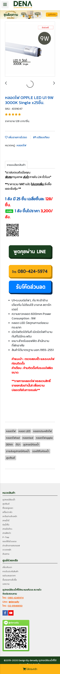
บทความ (6, 584)
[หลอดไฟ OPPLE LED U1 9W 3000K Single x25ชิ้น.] (30, 49)
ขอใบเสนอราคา (9, 575)
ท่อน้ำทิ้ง (5, 524)
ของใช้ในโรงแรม (9, 541)
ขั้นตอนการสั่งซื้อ (9, 579)
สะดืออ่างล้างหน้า (9, 516)
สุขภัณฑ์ (6, 503)
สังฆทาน (5, 553)
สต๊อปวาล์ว (7, 512)
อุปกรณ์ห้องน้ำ (8, 499)
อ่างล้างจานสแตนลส (11, 545)
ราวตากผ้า (6, 549)
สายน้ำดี (5, 520)
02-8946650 (15, 606)
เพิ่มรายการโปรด (17, 137)
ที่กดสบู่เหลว (7, 508)
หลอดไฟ (21, 145)
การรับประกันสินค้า (10, 571)
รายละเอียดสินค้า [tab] (16, 165)
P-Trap (5, 537)
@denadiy (14, 602)
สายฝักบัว (6, 533)
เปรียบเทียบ (43, 137)
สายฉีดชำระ (7, 528)
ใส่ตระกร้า (31, 669)
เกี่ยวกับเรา (7, 567)
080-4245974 (16, 598)
